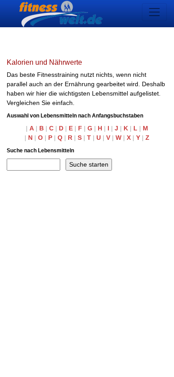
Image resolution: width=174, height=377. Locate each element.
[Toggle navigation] (154, 12)
